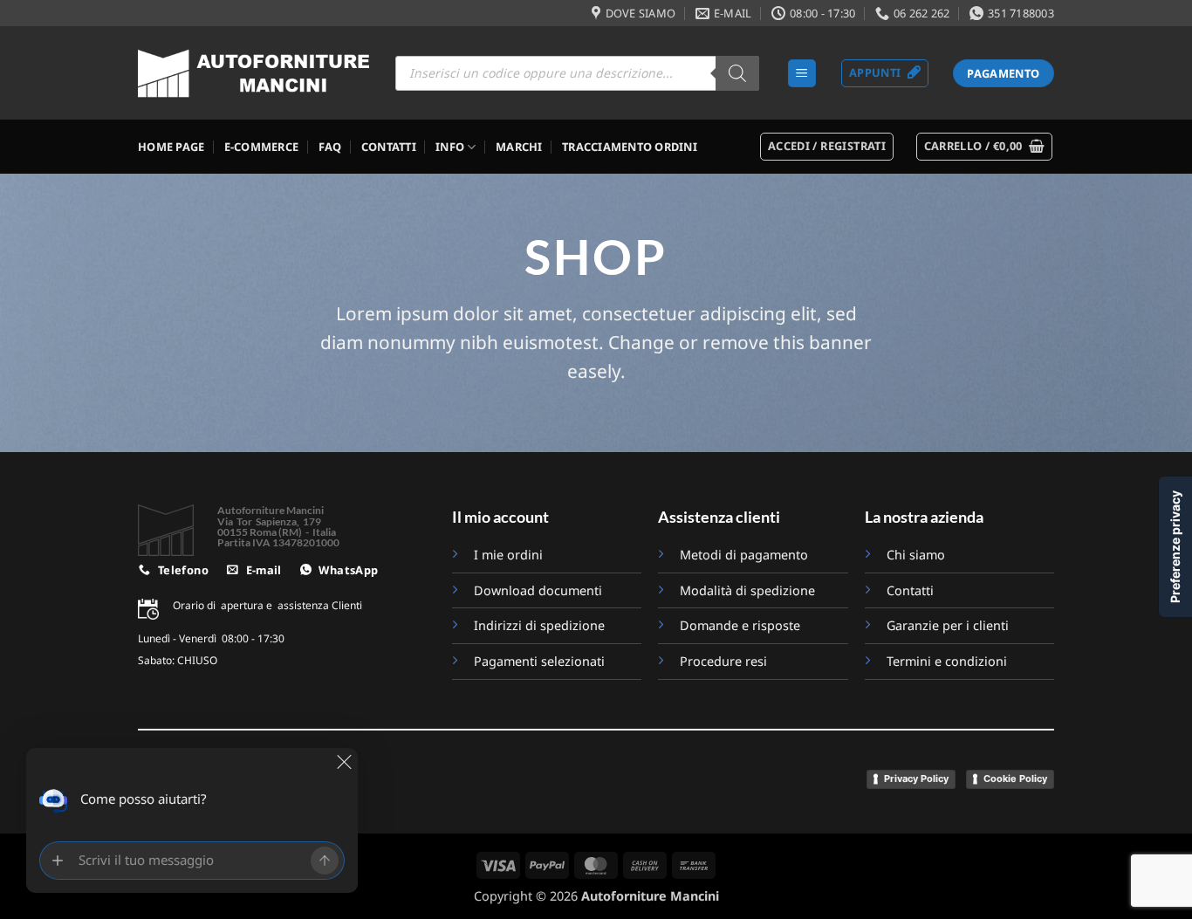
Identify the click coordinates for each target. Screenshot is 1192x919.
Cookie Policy (1015, 778)
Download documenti (538, 590)
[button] (802, 73)
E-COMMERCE (261, 146)
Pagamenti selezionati (539, 661)
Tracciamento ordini (629, 146)
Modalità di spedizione (747, 590)
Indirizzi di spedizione (539, 625)
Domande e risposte (742, 625)
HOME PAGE (171, 146)
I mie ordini (508, 554)
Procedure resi (723, 661)
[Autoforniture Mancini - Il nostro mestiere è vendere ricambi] (253, 73)
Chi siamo (916, 554)
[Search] (737, 73)
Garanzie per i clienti (948, 625)
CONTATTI (388, 146)
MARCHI (519, 146)
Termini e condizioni (947, 661)
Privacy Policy (916, 778)
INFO (449, 146)
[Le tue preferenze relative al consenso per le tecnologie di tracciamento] (1175, 547)
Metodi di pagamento (744, 554)
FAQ (330, 146)
